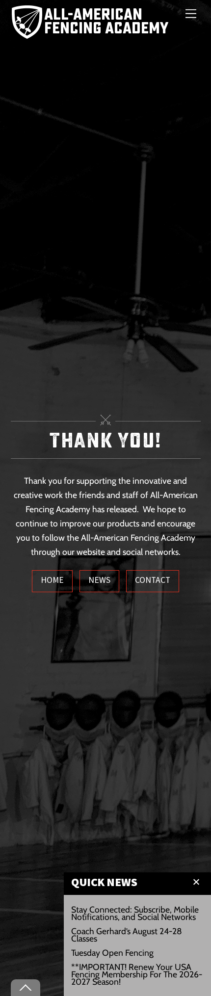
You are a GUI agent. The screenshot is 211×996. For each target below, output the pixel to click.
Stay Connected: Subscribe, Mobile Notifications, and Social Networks (135, 913)
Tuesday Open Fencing (112, 952)
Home (52, 580)
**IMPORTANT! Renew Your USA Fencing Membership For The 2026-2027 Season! (136, 974)
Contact (152, 580)
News (99, 580)
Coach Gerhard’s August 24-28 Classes (126, 935)
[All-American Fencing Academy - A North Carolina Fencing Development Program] (92, 33)
